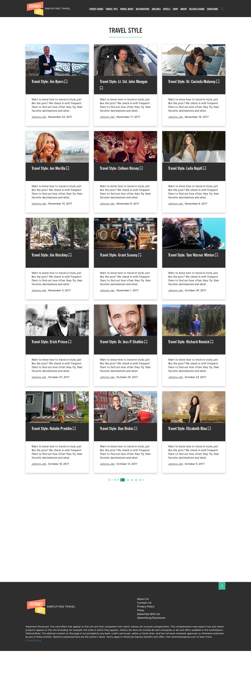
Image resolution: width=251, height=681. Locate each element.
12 (132, 480)
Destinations (142, 9)
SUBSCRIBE (212, 9)
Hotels (166, 9)
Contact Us (144, 603)
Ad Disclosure (197, 9)
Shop (175, 9)
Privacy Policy (145, 606)
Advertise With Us (148, 614)
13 (136, 480)
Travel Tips (112, 9)
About (183, 9)
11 (128, 480)
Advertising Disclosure (151, 618)
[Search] (222, 9)
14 (140, 480)
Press (140, 610)
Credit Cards (96, 9)
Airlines (156, 9)
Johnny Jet (39, 117)
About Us (143, 599)
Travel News (126, 9)
